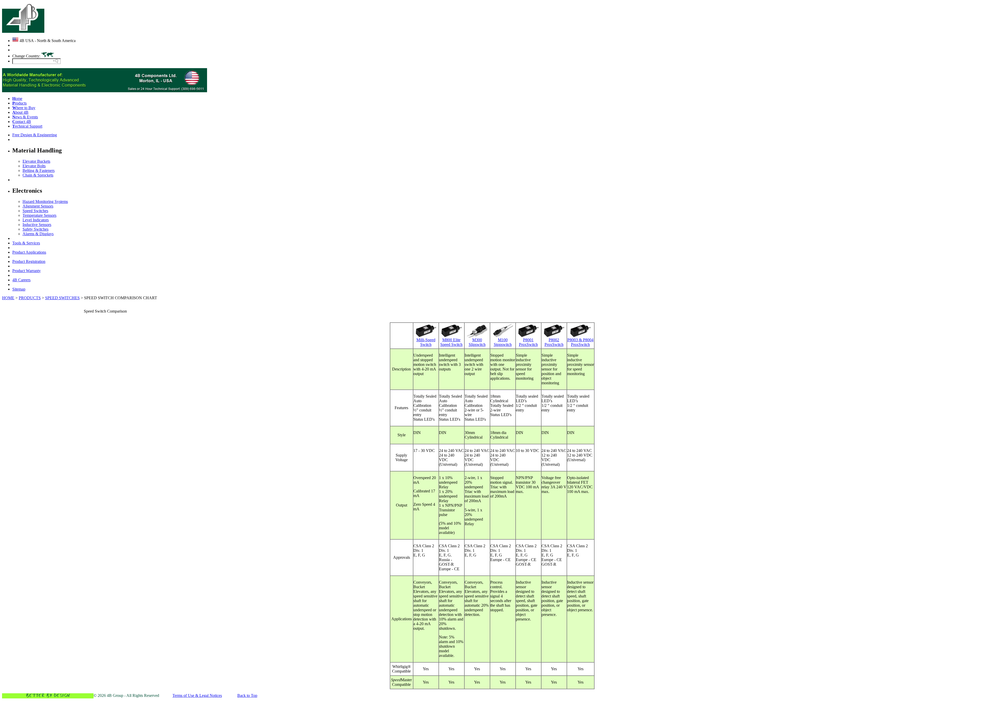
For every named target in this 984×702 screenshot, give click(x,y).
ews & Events (25, 117)
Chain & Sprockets (38, 175)
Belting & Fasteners (39, 170)
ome (17, 98)
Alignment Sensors (38, 206)
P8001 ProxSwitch (528, 342)
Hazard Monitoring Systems (45, 201)
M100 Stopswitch (503, 342)
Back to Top (247, 695)
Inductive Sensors (37, 224)
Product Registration (28, 261)
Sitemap (18, 289)
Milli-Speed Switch (425, 342)
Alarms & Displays (38, 234)
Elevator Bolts (34, 166)
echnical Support (27, 126)
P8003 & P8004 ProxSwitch (580, 342)
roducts (19, 103)
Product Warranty (26, 271)
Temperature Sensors (39, 215)
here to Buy (23, 108)
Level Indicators (36, 220)
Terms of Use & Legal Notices (197, 695)
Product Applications (29, 252)
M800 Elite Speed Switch (451, 342)
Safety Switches (35, 229)
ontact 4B (21, 121)
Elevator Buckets (36, 161)
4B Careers (21, 280)
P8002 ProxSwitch (554, 342)
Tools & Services (26, 243)
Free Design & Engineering (34, 135)
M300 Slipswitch (477, 342)
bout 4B (20, 112)
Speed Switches (35, 211)
